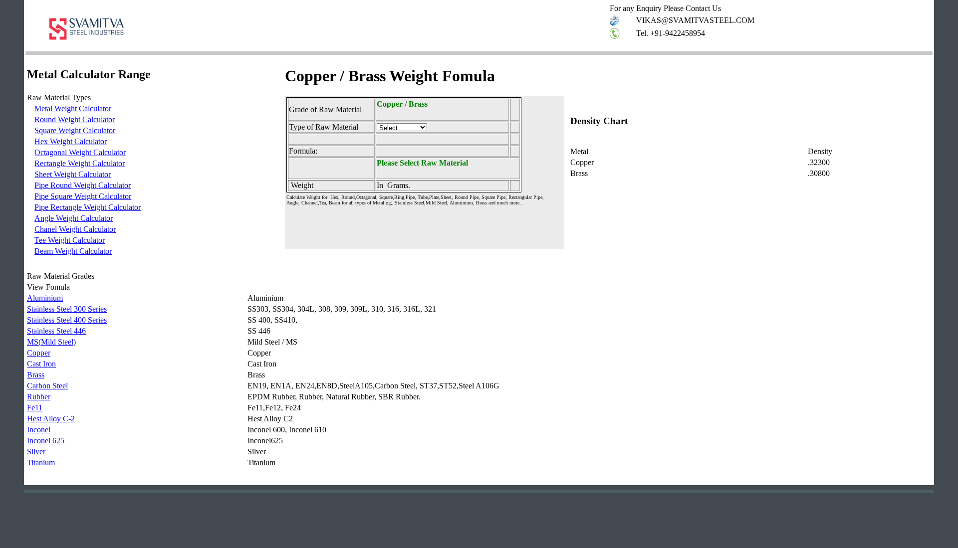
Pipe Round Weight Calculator (82, 185)
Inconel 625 (45, 440)
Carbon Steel (47, 385)
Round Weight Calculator (74, 119)
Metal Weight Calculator (72, 108)
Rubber (38, 396)
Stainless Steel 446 (56, 331)
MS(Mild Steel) (51, 342)
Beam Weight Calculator (73, 251)
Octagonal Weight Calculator (80, 152)
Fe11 (34, 407)
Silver (36, 451)
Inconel (38, 429)
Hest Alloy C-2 (51, 418)
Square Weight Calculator (74, 130)
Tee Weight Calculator (69, 240)
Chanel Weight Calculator (75, 229)
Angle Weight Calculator (73, 218)
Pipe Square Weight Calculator (82, 196)
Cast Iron (41, 364)
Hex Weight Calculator (70, 141)
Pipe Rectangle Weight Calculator (87, 207)
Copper (38, 353)
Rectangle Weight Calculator (79, 163)
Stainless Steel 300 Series (67, 309)
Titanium (41, 462)
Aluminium (45, 298)
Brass (35, 374)
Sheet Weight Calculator (72, 174)
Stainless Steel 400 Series (67, 320)
